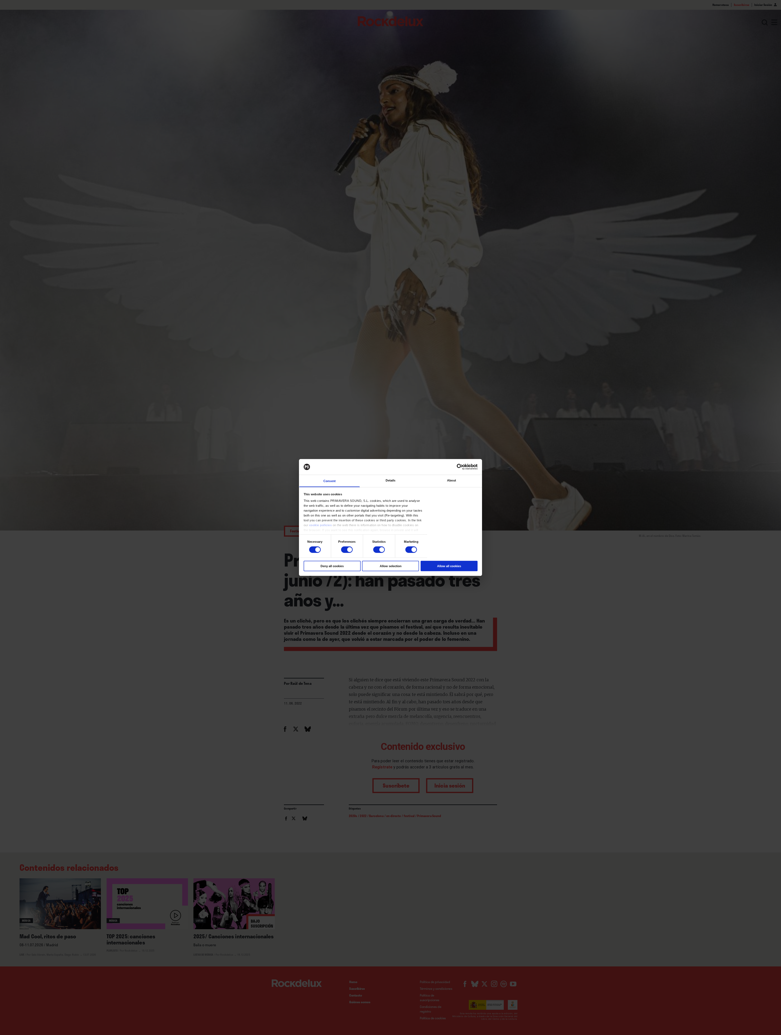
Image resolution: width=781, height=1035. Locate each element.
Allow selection (390, 566)
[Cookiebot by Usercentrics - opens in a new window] (460, 467)
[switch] (347, 549)
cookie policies (320, 525)
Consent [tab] (329, 481)
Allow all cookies (449, 566)
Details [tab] (391, 480)
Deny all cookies (332, 566)
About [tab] (451, 480)
